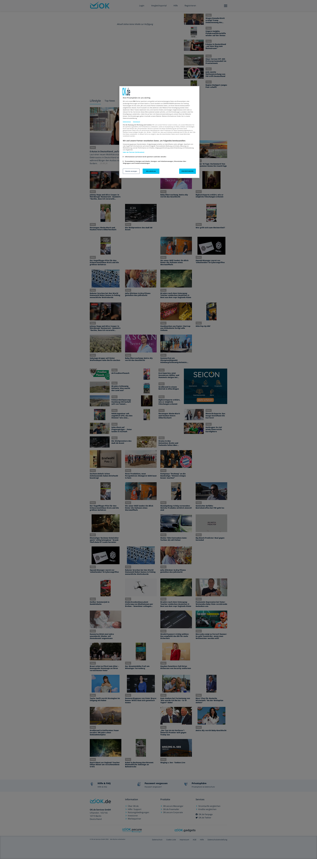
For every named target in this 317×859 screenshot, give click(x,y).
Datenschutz (127, 121)
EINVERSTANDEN (187, 171)
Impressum (136, 121)
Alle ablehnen (151, 171)
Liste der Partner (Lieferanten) (133, 152)
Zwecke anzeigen (131, 171)
